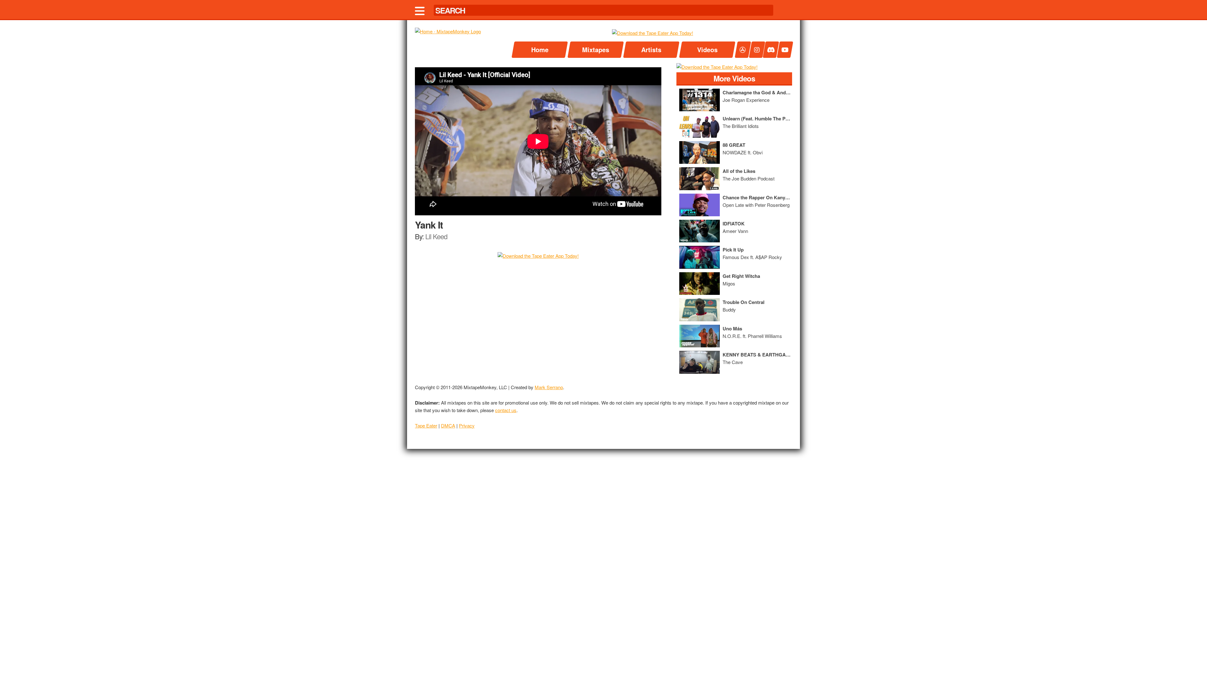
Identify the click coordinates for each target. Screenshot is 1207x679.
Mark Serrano (549, 387)
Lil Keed (436, 236)
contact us (505, 410)
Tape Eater (426, 425)
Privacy (467, 425)
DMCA (448, 425)
